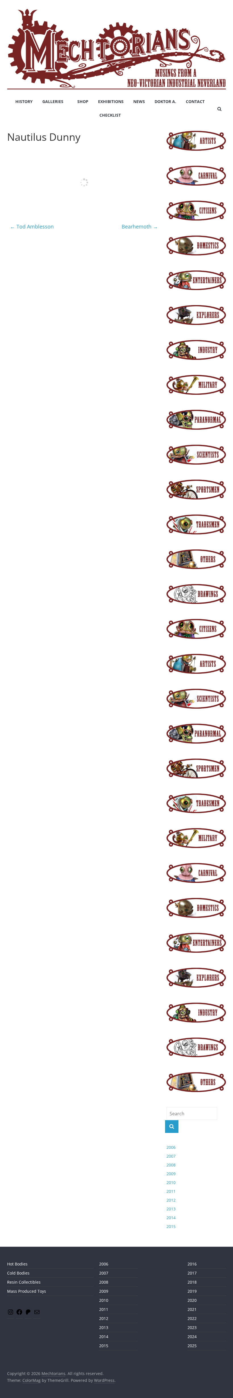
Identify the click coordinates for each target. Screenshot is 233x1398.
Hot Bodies (17, 1264)
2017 (192, 1273)
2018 (192, 1282)
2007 (171, 1156)
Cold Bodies (18, 1273)
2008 (171, 1165)
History (24, 101)
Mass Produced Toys (26, 1291)
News (139, 101)
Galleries (52, 101)
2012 (171, 1200)
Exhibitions (111, 101)
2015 (171, 1226)
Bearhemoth (140, 226)
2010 (171, 1182)
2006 (171, 1147)
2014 (171, 1217)
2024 (192, 1336)
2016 (192, 1264)
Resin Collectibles (24, 1282)
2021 (192, 1309)
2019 (192, 1291)
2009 (171, 1173)
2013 (171, 1209)
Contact (195, 101)
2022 (192, 1318)
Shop (82, 101)
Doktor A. (165, 101)
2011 (171, 1191)
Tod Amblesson (32, 226)
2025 (192, 1345)
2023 (192, 1327)
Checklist (110, 115)
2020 (192, 1300)
